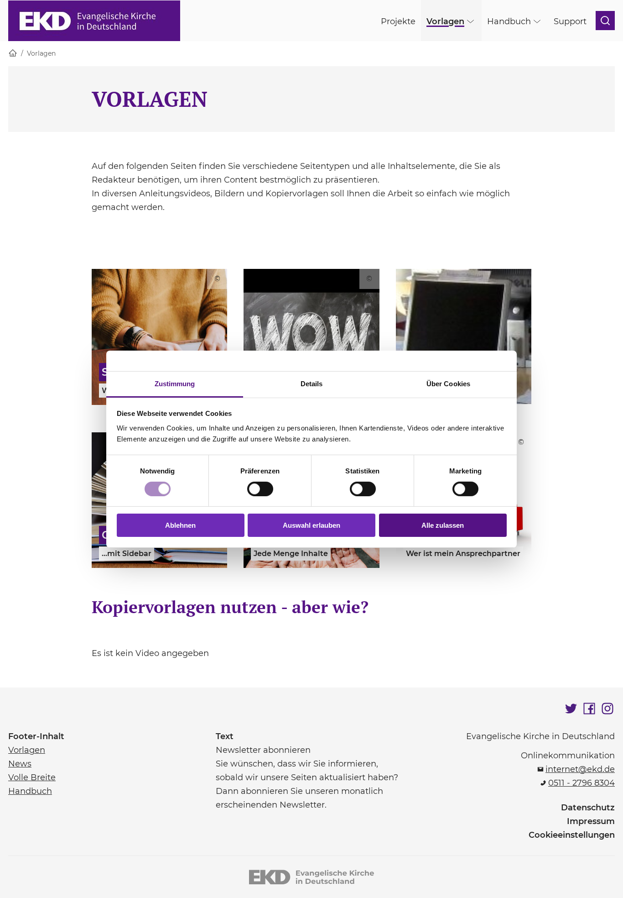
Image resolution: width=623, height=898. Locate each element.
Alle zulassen (442, 525)
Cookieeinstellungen (572, 835)
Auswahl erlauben (311, 525)
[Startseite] (12, 53)
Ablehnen (180, 525)
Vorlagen (41, 53)
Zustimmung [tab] (175, 383)
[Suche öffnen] (605, 20)
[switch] (260, 489)
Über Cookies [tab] (448, 383)
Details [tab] (312, 383)
